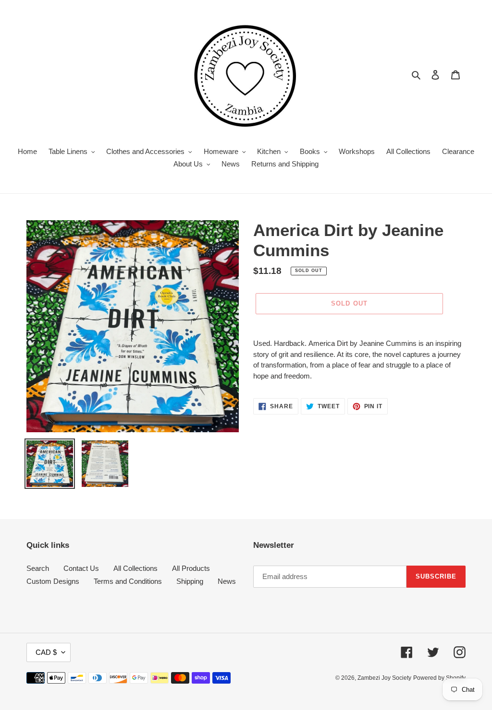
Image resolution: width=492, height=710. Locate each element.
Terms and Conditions (128, 581)
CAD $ (46, 652)
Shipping (189, 581)
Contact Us (81, 568)
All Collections (135, 568)
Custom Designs (52, 581)
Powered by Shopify (439, 677)
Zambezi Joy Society (384, 677)
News (227, 581)
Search (37, 568)
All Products (191, 568)
